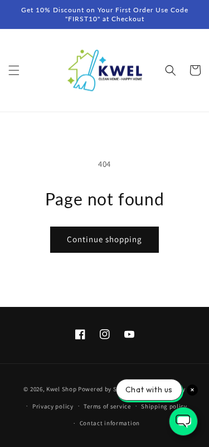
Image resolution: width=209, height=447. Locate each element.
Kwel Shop (61, 389)
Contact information (110, 423)
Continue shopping (104, 239)
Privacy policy (53, 406)
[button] (14, 70)
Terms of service (107, 406)
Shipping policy (164, 406)
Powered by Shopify (106, 389)
